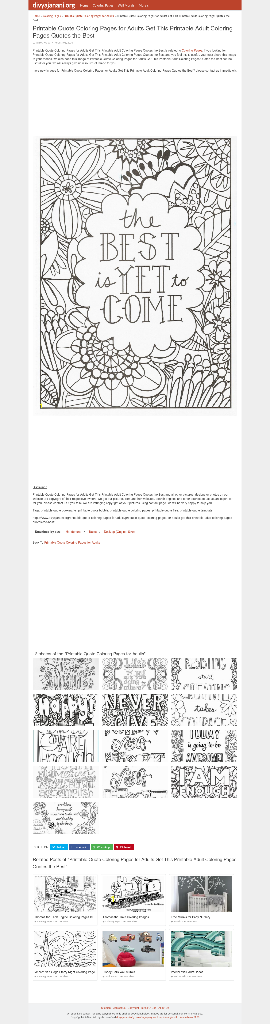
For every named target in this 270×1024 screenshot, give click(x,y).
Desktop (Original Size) (119, 531)
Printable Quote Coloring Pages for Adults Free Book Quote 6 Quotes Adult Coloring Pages (155, 758)
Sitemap (106, 1007)
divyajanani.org (54, 5)
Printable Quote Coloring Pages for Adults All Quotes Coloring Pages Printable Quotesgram (155, 686)
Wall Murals (126, 5)
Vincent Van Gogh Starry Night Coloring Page (64, 972)
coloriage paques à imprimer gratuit (156, 1017)
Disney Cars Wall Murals (119, 972)
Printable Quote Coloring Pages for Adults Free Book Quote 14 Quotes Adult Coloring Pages (156, 722)
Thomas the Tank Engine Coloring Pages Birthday (67, 917)
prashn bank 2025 (189, 1017)
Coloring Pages (103, 5)
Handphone (73, 531)
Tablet (93, 531)
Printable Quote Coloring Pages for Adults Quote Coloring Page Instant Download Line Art (85, 686)
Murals (144, 5)
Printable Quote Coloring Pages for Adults (72, 542)
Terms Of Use (148, 1007)
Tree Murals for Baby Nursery (190, 917)
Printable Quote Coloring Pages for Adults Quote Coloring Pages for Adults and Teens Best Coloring (91, 722)
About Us (163, 1007)
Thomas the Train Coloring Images (126, 917)
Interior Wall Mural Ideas (187, 972)
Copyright (133, 1007)
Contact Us (119, 1007)
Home (84, 5)
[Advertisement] (135, 105)
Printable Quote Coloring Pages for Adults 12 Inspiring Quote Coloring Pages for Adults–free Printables (92, 758)
